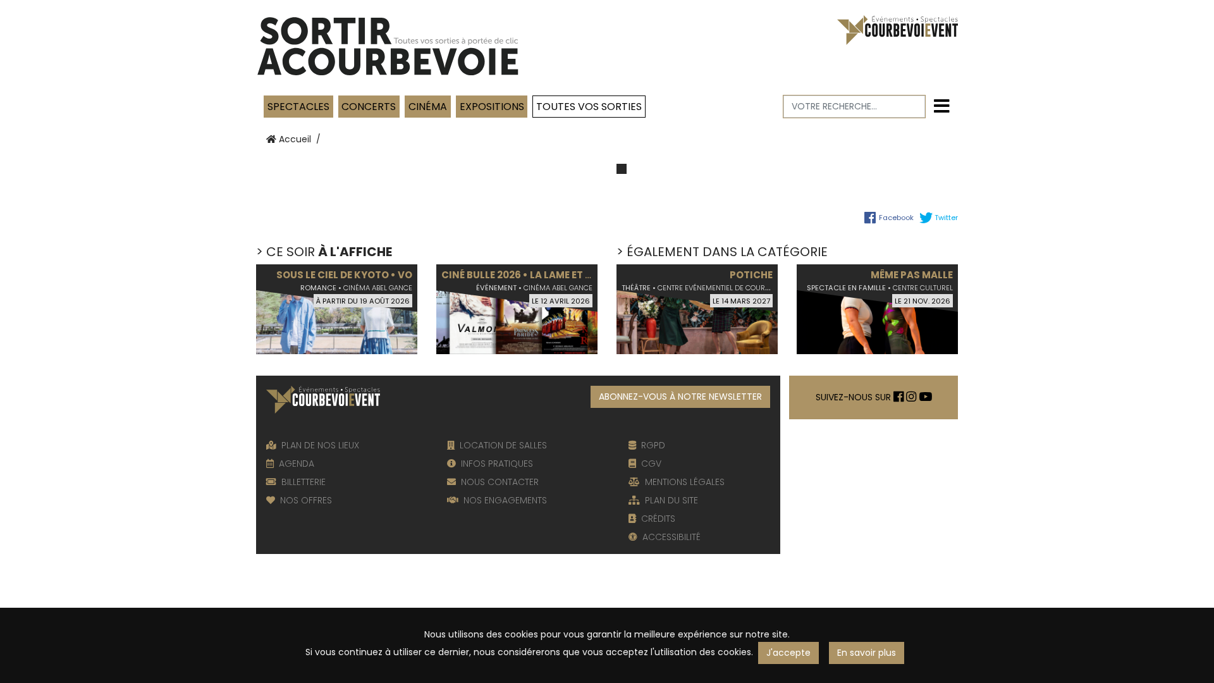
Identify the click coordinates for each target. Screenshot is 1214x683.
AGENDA (296, 463)
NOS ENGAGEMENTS (505, 500)
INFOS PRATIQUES (497, 463)
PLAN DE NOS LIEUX (320, 445)
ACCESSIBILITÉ (671, 537)
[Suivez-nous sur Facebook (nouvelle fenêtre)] (898, 397)
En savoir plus (866, 652)
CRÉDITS (658, 518)
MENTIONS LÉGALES (685, 482)
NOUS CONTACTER (500, 482)
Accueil (293, 139)
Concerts (368, 106)
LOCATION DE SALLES (503, 445)
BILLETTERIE (303, 482)
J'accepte (788, 652)
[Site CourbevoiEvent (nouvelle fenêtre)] (897, 29)
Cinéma (427, 106)
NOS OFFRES (306, 500)
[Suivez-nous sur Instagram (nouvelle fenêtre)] (911, 397)
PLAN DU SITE (671, 500)
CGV (651, 463)
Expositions (492, 106)
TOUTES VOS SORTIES (589, 106)
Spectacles (298, 106)
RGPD (653, 445)
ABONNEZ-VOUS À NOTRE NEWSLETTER (680, 396)
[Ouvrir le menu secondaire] (942, 107)
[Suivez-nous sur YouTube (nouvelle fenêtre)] (925, 397)
